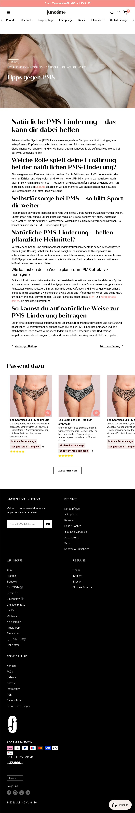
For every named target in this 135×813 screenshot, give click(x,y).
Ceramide (12, 593)
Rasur (81, 20)
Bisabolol (12, 581)
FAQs (10, 671)
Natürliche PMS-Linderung (45, 30)
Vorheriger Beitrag (26, 346)
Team (76, 570)
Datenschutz (14, 700)
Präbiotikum (14, 627)
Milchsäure (13, 616)
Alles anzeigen (67, 470)
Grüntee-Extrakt (16, 604)
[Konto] (118, 12)
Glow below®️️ (15, 598)
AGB (9, 694)
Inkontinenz (98, 20)
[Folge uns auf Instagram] (15, 792)
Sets (67, 543)
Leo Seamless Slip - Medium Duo (29, 419)
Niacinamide (14, 621)
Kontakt (11, 665)
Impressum (13, 688)
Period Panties (72, 526)
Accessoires (71, 537)
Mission (77, 581)
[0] (125, 12)
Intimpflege (66, 20)
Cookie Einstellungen (18, 706)
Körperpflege (46, 20)
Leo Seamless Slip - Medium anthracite (75, 422)
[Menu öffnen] (8, 12)
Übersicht (26, 20)
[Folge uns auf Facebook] (9, 792)
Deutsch (12, 778)
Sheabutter (13, 633)
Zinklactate (13, 645)
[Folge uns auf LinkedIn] (28, 792)
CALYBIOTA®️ (15, 587)
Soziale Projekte (82, 587)
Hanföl (10, 610)
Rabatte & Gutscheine (76, 549)
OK (48, 524)
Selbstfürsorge (119, 20)
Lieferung (12, 677)
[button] (31, 452)
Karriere (77, 575)
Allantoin (11, 575)
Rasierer (69, 520)
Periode (10, 20)
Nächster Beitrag (110, 346)
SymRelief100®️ (16, 639)
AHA (9, 570)
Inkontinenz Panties (75, 531)
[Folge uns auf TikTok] (21, 792)
